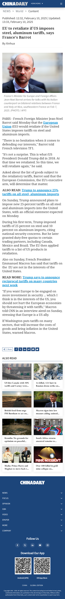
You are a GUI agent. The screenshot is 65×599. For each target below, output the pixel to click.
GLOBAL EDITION (36, 585)
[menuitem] (36, 4)
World (19, 11)
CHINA (24, 585)
